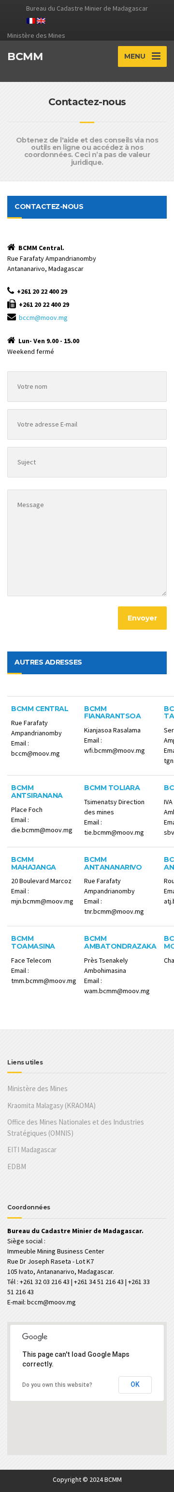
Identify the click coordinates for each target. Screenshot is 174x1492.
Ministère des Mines (37, 1088)
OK (135, 1384)
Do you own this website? (57, 1384)
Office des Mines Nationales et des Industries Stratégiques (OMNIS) (75, 1127)
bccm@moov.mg (43, 317)
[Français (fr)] (31, 20)
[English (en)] (41, 20)
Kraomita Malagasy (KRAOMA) (51, 1105)
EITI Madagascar (32, 1149)
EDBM (16, 1166)
